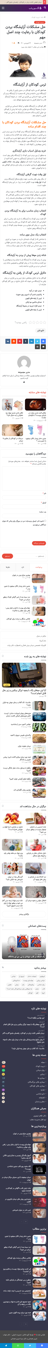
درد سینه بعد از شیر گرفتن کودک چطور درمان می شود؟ (16, 598)
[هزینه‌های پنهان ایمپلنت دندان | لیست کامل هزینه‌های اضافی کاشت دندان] (39, 716)
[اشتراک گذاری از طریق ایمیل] (43, 346)
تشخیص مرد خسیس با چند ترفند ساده (17, 1290)
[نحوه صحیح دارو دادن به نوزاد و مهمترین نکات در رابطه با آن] (39, 1305)
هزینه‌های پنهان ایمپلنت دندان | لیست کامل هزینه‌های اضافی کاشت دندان (17, 714)
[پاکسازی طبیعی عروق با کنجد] (39, 738)
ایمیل (43, 502)
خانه (42, 17)
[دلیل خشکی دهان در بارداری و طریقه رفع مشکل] (35, 845)
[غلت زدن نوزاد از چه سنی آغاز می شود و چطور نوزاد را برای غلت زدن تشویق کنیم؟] (12, 892)
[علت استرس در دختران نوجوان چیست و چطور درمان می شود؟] (35, 818)
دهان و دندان (40, 1101)
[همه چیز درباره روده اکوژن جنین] (39, 1316)
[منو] (3, 9)
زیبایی (17, 984)
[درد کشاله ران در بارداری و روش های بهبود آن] (35, 868)
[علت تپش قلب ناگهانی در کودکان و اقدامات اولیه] (39, 1191)
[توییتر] (37, 341)
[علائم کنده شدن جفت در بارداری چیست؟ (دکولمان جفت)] (35, 404)
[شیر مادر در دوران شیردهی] (39, 1213)
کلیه (37, 993)
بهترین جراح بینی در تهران (21, 575)
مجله (43, 1062)
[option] (24, 945)
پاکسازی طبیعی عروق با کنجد (20, 735)
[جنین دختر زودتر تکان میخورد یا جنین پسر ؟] (35, 430)
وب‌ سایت (42, 511)
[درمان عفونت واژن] (39, 749)
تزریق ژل (21, 976)
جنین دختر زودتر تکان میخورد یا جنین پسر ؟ (36, 439)
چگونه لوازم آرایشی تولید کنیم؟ (20, 778)
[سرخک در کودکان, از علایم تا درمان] (12, 430)
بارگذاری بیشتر (24, 914)
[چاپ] (37, 346)
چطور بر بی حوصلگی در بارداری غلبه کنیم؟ (18, 1281)
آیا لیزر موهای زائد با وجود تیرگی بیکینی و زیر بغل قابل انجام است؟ (24, 691)
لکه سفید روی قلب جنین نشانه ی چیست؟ (19, 1167)
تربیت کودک (36, 17)
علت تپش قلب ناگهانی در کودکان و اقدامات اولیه (18, 1189)
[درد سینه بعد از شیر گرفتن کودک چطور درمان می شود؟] (38, 600)
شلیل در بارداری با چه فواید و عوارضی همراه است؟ (13, 828)
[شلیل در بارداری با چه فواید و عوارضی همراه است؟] (12, 818)
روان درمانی (40, 1070)
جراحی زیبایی (41, 980)
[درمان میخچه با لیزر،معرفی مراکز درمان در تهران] (39, 1180)
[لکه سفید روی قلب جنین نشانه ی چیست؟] (39, 1169)
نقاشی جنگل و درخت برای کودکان (18, 618)
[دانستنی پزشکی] (35, 8)
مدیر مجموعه (38, 43)
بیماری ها (41, 1078)
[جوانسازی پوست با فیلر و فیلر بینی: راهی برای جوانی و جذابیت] (38, 611)
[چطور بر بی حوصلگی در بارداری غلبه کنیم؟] (39, 1283)
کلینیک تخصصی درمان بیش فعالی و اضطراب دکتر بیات (26, 645)
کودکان (40, 330)
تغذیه (43, 1090)
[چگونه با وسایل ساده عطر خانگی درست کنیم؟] (39, 771)
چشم (37, 989)
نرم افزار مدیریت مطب (38, 1119)
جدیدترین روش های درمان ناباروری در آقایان (18, 1200)
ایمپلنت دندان (32, 976)
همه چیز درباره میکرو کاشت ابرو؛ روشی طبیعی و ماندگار (17, 758)
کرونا (43, 993)
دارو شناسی (40, 1093)
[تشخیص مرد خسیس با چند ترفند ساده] (39, 1294)
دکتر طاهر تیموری (39, 1115)
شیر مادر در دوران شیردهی (21, 1210)
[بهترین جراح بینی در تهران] (38, 578)
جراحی (14, 976)
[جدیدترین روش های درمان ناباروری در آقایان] (39, 1202)
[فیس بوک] (43, 341)
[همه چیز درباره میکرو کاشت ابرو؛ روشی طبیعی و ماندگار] (39, 760)
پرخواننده (39, 567)
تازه (23, 567)
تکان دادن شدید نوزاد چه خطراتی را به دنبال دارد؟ (14, 414)
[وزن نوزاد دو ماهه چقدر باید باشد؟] (12, 845)
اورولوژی (42, 976)
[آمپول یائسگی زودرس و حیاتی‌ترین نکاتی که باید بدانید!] (39, 1158)
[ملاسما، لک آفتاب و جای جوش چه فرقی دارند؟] (39, 705)
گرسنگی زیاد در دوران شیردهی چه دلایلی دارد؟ (14, 878)
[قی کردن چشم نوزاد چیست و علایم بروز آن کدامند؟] (39, 1272)
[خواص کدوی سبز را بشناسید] (39, 727)
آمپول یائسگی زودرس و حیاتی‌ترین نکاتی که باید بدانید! (17, 1156)
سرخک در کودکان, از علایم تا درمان (13, 439)
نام (44, 493)
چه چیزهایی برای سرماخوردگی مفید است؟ (19, 989)
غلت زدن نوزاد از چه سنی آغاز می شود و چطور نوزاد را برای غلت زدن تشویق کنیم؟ (12, 903)
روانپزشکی (31, 984)
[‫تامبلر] (25, 341)
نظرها (8, 567)
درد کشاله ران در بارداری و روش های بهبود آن (37, 878)
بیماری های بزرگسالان (36, 1082)
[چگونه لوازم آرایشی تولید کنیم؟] (39, 782)
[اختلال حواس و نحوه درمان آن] (35, 892)
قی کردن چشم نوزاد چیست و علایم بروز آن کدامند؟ (17, 1270)
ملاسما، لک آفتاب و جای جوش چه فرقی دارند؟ (17, 703)
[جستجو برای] (45, 9)
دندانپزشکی (16, 980)
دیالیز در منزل (41, 636)
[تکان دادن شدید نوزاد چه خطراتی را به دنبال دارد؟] (12, 404)
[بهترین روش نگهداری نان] (39, 793)
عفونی (10, 984)
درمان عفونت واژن (24, 746)
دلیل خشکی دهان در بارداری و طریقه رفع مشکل (36, 854)
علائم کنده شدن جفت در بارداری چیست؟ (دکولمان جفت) (37, 415)
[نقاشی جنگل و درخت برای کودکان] (38, 622)
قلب (43, 989)
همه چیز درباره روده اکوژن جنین (20, 1312)
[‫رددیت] (13, 341)
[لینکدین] (31, 341)
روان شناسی (41, 984)
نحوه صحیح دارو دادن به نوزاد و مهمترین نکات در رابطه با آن (17, 1303)
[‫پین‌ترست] (19, 341)
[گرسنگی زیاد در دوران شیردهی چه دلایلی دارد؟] (12, 868)
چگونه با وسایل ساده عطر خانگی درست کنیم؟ (17, 769)
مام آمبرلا (43, 640)
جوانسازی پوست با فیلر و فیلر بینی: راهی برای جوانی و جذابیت (17, 609)
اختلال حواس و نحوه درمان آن (36, 900)
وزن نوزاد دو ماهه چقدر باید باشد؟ (13, 854)
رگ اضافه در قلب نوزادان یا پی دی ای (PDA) (26, 956)
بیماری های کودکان (37, 1086)
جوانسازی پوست (28, 980)
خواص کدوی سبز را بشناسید (21, 724)
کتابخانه (42, 1097)
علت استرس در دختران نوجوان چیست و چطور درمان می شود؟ (36, 829)
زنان (23, 984)
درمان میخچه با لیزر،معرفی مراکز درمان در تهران (16, 1178)
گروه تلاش (26, 1334)
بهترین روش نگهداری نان (22, 789)
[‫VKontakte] (7, 341)
